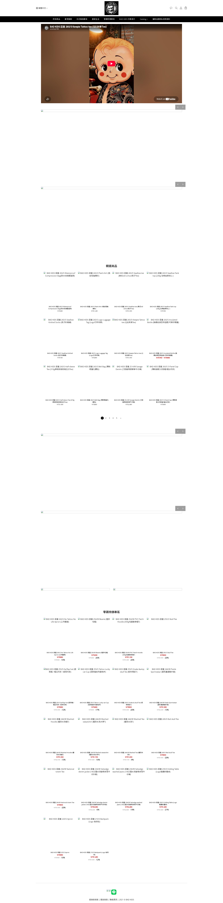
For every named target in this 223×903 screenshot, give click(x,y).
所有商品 (56, 19)
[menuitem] (102, 418)
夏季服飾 (68, 19)
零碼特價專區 (109, 19)
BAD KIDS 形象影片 (127, 19)
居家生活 (95, 19)
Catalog (143, 19)
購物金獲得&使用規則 (161, 19)
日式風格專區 (82, 19)
